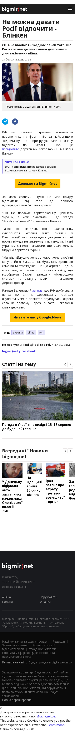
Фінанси (45, 602)
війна (31, 332)
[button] (65, 364)
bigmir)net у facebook (19, 351)
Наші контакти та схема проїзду (25, 641)
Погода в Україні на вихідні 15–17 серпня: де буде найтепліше (36, 426)
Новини (7, 602)
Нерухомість (48, 597)
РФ (41, 332)
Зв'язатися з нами (15, 645)
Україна (18, 332)
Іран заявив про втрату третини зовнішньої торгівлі (55, 491)
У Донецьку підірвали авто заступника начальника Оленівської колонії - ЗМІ (12, 496)
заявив (37, 290)
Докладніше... (47, 716)
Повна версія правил (16, 700)
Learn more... (57, 725)
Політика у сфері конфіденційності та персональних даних (28, 654)
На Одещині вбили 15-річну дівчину (34, 486)
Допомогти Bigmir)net (37, 183)
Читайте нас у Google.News (37, 317)
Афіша (6, 597)
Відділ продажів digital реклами (50, 662)
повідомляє (10, 149)
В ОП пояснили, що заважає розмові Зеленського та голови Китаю (30, 168)
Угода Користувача (42, 649)
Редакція (58, 641)
